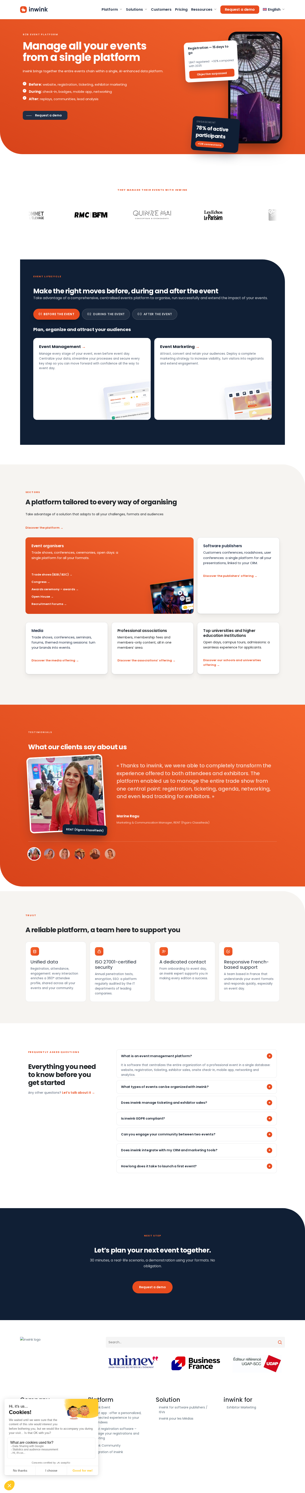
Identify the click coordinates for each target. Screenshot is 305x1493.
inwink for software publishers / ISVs (183, 1409)
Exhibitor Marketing (241, 1407)
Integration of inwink (107, 1452)
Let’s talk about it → (78, 1092)
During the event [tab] (106, 314)
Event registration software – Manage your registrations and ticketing (115, 1433)
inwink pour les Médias (176, 1418)
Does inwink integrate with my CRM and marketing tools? (169, 1150)
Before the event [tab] (56, 314)
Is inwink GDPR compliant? (143, 1118)
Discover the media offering (53, 660)
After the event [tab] (154, 314)
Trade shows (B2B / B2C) (50, 574)
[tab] (34, 854)
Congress (38, 582)
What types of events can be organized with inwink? (165, 1087)
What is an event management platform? (156, 1056)
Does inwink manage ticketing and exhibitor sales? (164, 1102)
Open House (40, 596)
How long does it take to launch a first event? (159, 1166)
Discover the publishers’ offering (228, 576)
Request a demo (152, 1287)
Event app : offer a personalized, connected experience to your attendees (116, 1418)
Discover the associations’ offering (144, 660)
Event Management (60, 346)
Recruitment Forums (47, 604)
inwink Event (100, 1407)
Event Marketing (177, 346)
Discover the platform (42, 528)
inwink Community (106, 1445)
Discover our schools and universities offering (232, 662)
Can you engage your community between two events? (168, 1134)
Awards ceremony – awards (53, 589)
